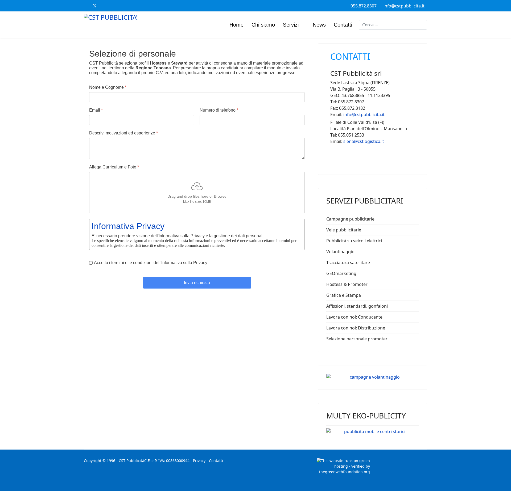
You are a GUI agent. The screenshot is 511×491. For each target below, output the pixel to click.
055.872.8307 (364, 6)
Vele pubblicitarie (343, 230)
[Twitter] (95, 5)
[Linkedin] (113, 5)
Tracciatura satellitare (348, 262)
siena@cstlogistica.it (363, 141)
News (319, 25)
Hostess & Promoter (347, 284)
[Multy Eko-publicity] (372, 431)
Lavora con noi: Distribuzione (355, 328)
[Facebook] (86, 5)
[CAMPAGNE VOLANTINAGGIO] (372, 377)
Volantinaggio (340, 252)
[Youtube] (104, 5)
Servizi (291, 25)
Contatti (343, 25)
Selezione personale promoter (357, 339)
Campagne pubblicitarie (350, 219)
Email (96, 110)
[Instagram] (122, 5)
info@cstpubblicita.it (404, 6)
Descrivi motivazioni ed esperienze (123, 133)
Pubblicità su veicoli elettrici (354, 241)
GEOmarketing (341, 273)
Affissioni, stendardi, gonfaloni (357, 306)
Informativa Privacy (128, 226)
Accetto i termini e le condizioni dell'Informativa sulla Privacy (150, 262)
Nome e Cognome (107, 87)
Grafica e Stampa (343, 295)
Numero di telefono (219, 110)
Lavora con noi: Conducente (354, 317)
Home (236, 25)
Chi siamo (263, 25)
